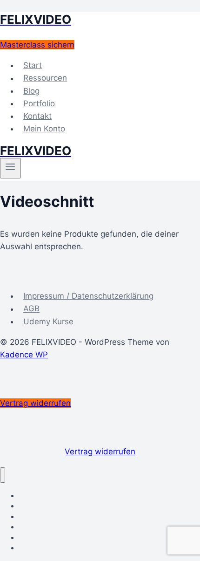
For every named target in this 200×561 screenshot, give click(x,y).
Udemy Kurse (48, 321)
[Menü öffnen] (10, 168)
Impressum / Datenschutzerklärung (88, 296)
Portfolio (39, 103)
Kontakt (37, 116)
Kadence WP (24, 354)
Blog (31, 91)
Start (32, 65)
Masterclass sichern (37, 44)
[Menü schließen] (2, 475)
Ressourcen (45, 78)
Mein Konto (44, 128)
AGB (31, 309)
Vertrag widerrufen (100, 451)
